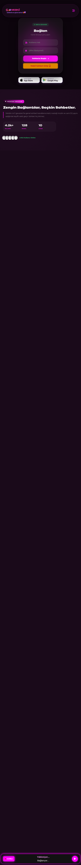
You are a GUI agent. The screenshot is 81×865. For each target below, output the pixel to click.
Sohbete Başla (39, 58)
